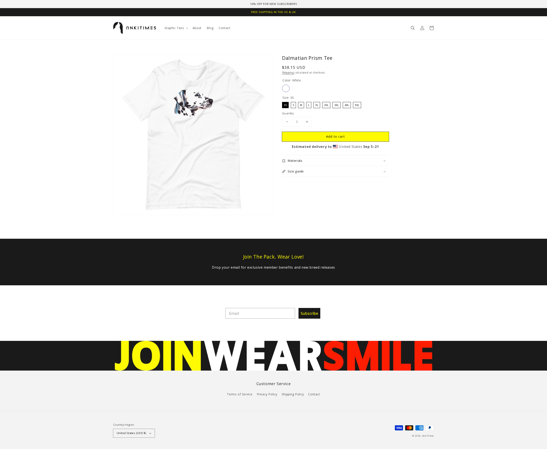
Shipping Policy (293, 394)
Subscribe (309, 313)
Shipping (288, 72)
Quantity (288, 113)
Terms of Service (240, 394)
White (286, 88)
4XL (346, 104)
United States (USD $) (131, 433)
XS (285, 104)
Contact (314, 394)
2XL (326, 104)
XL (317, 104)
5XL (357, 104)
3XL (336, 104)
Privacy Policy (267, 394)
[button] (413, 28)
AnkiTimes (428, 435)
